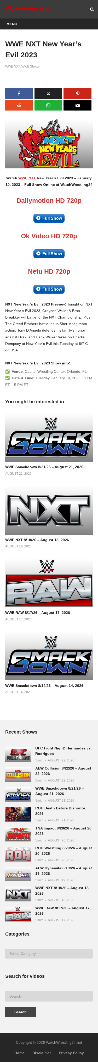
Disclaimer (41, 1053)
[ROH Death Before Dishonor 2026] (18, 814)
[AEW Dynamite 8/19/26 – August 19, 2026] (18, 874)
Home (19, 1053)
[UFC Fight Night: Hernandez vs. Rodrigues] (18, 754)
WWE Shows (30, 66)
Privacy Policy (71, 1053)
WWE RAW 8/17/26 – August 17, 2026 (37, 613)
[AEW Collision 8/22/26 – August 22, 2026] (18, 774)
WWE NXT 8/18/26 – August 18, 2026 (37, 540)
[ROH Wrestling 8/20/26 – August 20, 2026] (18, 854)
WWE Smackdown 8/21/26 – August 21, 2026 (44, 467)
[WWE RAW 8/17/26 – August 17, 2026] (18, 914)
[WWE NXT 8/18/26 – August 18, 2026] (18, 894)
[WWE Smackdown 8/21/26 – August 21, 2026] (18, 794)
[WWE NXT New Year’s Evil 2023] (49, 437)
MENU (12, 24)
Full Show (52, 218)
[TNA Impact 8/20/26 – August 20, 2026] (18, 834)
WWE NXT (12, 66)
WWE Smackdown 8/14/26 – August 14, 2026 (44, 685)
